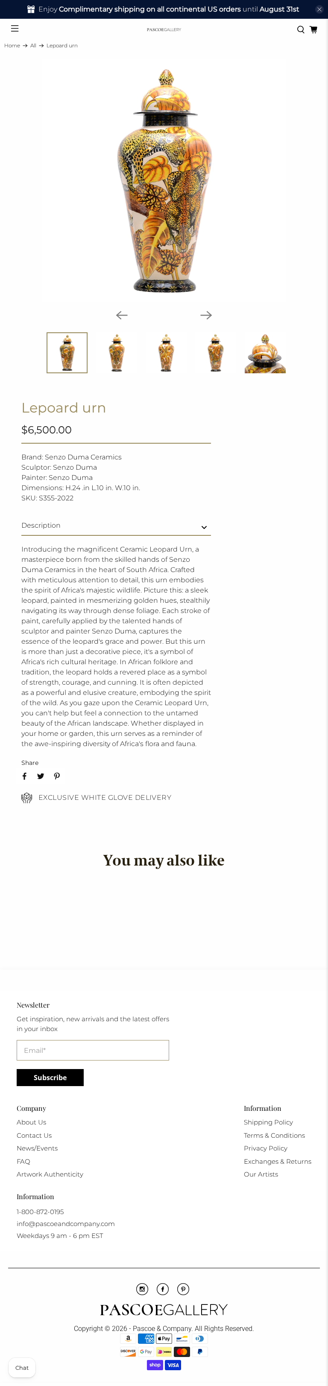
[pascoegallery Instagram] (142, 1293)
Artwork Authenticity (50, 1174)
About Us (31, 1122)
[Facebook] (163, 1293)
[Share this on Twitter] (40, 776)
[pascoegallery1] (164, 1311)
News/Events (37, 1148)
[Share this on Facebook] (24, 776)
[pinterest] (183, 1293)
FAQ (23, 1161)
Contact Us (34, 1135)
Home (12, 45)
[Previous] (121, 315)
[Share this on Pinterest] (57, 776)
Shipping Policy (268, 1122)
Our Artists (261, 1174)
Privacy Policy (265, 1148)
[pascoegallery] (164, 29)
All (33, 45)
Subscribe (50, 1077)
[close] (319, 9)
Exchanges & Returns (277, 1161)
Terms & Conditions (274, 1135)
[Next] (206, 315)
